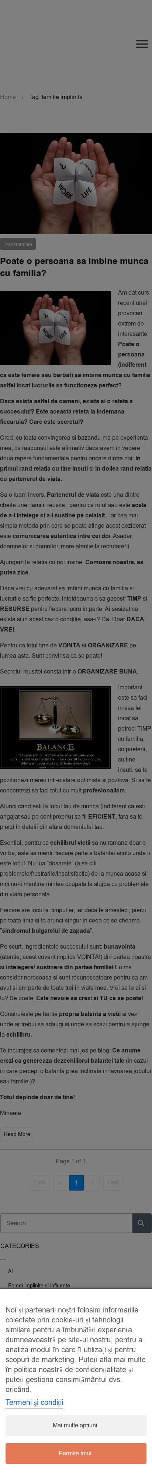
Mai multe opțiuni (75, 1425)
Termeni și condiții (34, 1402)
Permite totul (75, 1453)
